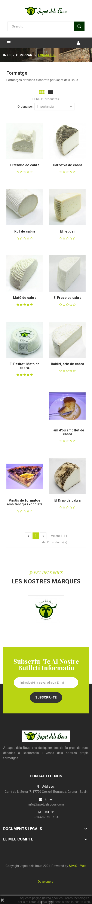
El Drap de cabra (67, 500)
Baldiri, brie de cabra (67, 364)
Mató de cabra (24, 298)
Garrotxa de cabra (67, 165)
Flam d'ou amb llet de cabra (67, 432)
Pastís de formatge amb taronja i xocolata (25, 502)
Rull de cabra (24, 231)
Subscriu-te (46, 697)
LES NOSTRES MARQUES (46, 581)
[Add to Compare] (30, 141)
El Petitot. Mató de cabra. (25, 366)
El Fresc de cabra (67, 298)
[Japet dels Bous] (46, 609)
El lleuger (67, 231)
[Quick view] (19, 141)
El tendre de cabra (24, 165)
